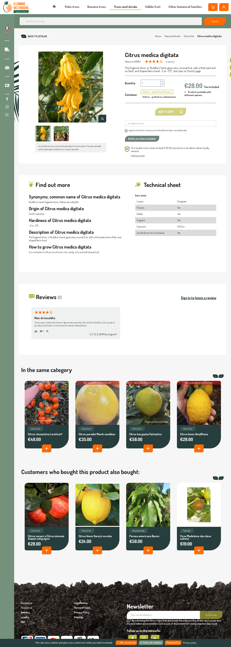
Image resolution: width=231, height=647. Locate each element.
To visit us (26, 607)
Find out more (138, 155)
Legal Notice (81, 603)
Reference (129, 61)
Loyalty (25, 617)
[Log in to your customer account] (224, 7)
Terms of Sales (82, 607)
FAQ (23, 621)
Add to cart (166, 111)
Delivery (25, 612)
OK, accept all (127, 642)
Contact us (27, 603)
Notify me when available (142, 138)
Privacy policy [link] (189, 643)
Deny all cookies (152, 642)
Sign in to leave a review (198, 297)
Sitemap (78, 617)
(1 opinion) (170, 61)
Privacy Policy (82, 612)
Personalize (173, 642)
